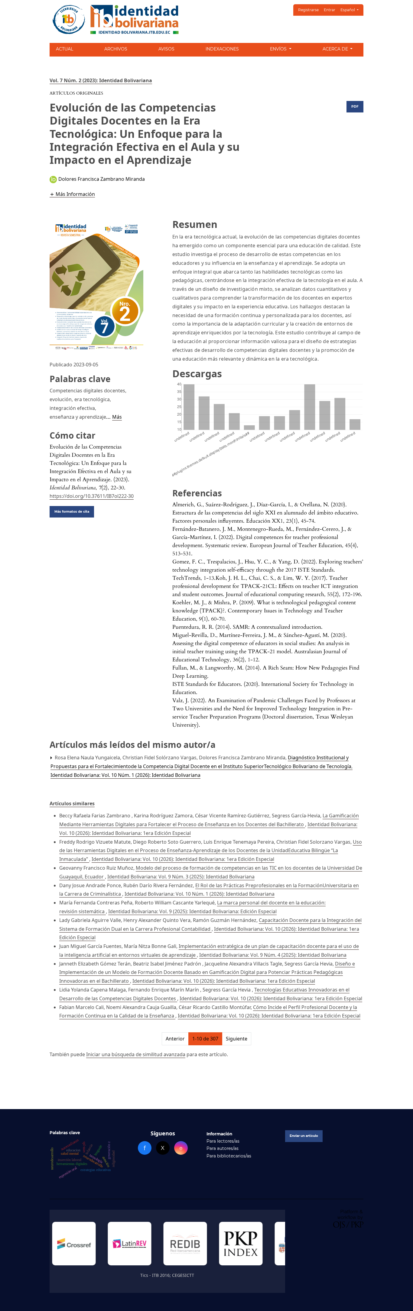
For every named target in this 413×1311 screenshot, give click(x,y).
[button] (72, 193)
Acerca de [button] (336, 49)
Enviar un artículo (304, 1136)
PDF (355, 107)
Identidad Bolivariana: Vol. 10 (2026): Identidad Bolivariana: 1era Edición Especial (183, 859)
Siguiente (236, 1038)
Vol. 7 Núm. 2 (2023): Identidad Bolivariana (101, 80)
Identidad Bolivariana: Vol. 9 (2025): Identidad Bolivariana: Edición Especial (192, 911)
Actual (64, 49)
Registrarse (308, 10)
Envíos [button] (279, 49)
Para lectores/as (223, 1141)
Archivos (115, 49)
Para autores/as (223, 1148)
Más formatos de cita (71, 512)
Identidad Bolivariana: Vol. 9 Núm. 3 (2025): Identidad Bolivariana (181, 876)
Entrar (329, 10)
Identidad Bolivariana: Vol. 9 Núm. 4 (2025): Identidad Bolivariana (272, 955)
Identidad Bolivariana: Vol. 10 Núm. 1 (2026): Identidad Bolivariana (125, 775)
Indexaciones (222, 49)
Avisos (166, 49)
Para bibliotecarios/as (229, 1156)
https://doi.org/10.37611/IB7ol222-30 (92, 496)
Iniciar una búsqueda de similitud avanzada (135, 1054)
